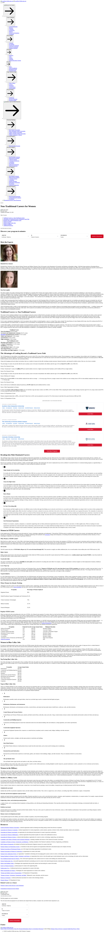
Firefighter (11, 85)
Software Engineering (14, 164)
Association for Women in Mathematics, (10, 834)
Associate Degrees (11, 136)
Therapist (11, 43)
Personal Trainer (12, 100)
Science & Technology (14, 33)
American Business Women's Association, (10, 827)
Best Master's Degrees (14, 176)
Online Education (16, 101)
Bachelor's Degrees (11, 147)
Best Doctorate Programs (14, 196)
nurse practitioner (17, 587)
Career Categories (10, 17)
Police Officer (12, 83)
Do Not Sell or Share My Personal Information (17, 928)
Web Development (13, 165)
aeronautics (47, 534)
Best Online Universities (14, 130)
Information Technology (14, 182)
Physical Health (10, 89)
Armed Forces (12, 87)
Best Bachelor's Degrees (14, 157)
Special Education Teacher (15, 60)
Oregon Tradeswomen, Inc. (7, 861)
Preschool (3, 334)
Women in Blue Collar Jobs (9, 223)
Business (11, 28)
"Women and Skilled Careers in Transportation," (11, 873)
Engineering (12, 30)
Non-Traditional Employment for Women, (10, 858)
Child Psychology (13, 159)
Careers (13, 5)
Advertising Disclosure (38, 928)
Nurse (10, 66)
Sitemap (53, 928)
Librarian (11, 59)
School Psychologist (13, 47)
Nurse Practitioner (13, 68)
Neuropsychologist (13, 48)
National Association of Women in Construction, (11, 851)
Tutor (10, 56)
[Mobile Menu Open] (1, 203)
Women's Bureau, (4, 880)
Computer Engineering (14, 160)
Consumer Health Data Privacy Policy (71, 928)
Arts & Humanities (13, 26)
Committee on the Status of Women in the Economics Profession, (15, 839)
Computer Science (13, 178)
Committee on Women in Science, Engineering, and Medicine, (15, 841)
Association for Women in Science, (9, 837)
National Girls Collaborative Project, (9, 853)
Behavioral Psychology (14, 158)
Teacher (11, 58)
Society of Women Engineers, (7, 865)
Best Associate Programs (14, 146)
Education (9, 49)
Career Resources (17, 200)
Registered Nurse (13, 69)
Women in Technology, (6, 877)
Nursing (8, 61)
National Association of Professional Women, (11, 849)
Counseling (11, 162)
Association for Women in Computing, (9, 830)
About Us (30, 928)
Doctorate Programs (11, 186)
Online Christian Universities (15, 132)
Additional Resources (8, 225)
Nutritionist (11, 97)
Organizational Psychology (15, 197)
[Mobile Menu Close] (2, 203)
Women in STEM (7, 221)
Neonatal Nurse (12, 70)
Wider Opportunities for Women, (8, 870)
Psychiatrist (11, 44)
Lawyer (11, 84)
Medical (11, 31)
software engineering (46, 623)
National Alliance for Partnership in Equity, (10, 846)
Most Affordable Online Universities (17, 131)
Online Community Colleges (15, 135)
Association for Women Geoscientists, (9, 832)
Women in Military (7, 224)
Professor (11, 55)
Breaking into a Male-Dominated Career (12, 220)
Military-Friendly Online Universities (17, 133)
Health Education (13, 181)
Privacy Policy (4, 928)
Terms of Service (59, 928)
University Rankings (11, 119)
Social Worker (12, 88)
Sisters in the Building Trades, (7, 863)
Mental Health (10, 35)
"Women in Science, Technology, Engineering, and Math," (14, 875)
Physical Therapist (13, 99)
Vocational (11, 34)
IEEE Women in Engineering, (7, 844)
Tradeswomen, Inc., (5, 868)
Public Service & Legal (11, 72)
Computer (11, 29)
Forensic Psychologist (14, 45)
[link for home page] (13, 1)
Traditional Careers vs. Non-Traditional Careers (14, 218)
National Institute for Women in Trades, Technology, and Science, (15, 856)
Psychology (11, 163)
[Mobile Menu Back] (1, 2)
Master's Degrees (10, 167)
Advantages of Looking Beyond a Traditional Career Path (16, 219)
